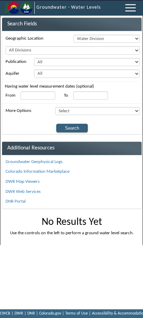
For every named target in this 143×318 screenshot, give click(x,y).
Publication (16, 61)
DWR (19, 313)
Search (72, 128)
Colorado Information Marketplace (37, 171)
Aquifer (12, 73)
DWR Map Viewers (23, 181)
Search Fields (22, 24)
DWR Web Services (23, 191)
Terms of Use (76, 313)
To (66, 95)
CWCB (5, 313)
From (10, 95)
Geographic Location (24, 38)
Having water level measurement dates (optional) (49, 86)
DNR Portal (16, 201)
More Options (18, 110)
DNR (31, 313)
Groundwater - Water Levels (68, 7)
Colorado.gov (50, 313)
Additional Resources (30, 148)
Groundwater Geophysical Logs (34, 162)
